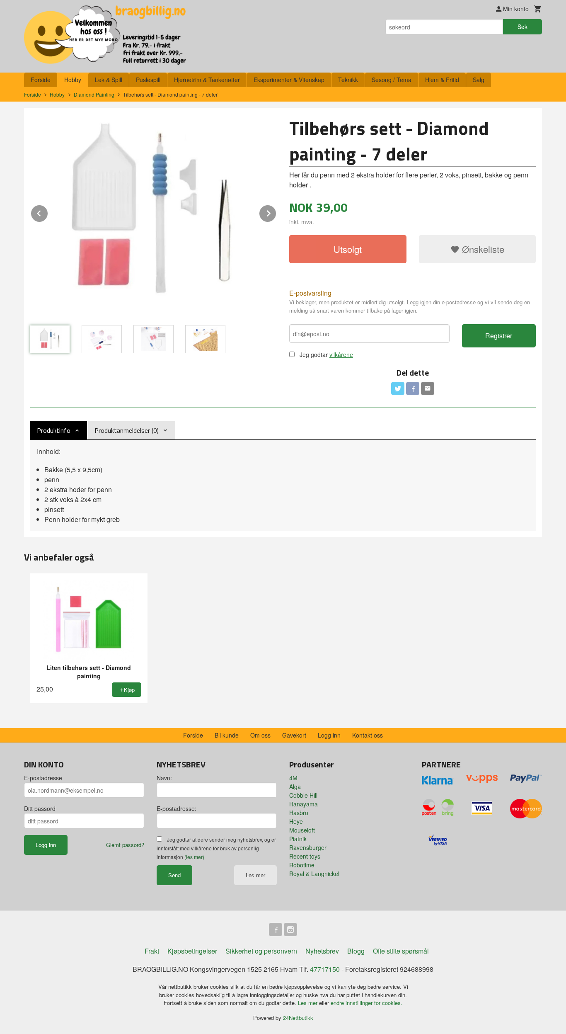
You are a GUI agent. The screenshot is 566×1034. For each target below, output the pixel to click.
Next (276, 212)
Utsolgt (348, 249)
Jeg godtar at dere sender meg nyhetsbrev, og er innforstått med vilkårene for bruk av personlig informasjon (216, 848)
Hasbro (298, 812)
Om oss (260, 735)
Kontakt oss (367, 735)
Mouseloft (302, 830)
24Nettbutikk (298, 1018)
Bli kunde (227, 735)
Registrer (498, 335)
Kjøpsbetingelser (192, 951)
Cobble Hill (303, 795)
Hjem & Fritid (442, 79)
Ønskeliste (482, 249)
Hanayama (303, 804)
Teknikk (348, 79)
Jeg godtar (314, 354)
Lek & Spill (108, 79)
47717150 (325, 969)
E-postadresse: (176, 808)
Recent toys (304, 856)
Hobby (72, 79)
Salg (478, 79)
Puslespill (148, 79)
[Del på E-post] (427, 388)
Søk (522, 26)
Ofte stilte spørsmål (401, 951)
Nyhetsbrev (322, 951)
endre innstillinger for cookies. (366, 1003)
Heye (296, 821)
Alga (295, 786)
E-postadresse (43, 778)
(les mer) (194, 856)
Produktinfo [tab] (53, 430)
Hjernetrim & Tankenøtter (207, 79)
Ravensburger (308, 847)
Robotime (301, 865)
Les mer (255, 875)
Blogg (356, 951)
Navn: (164, 778)
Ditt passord (40, 808)
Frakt (152, 951)
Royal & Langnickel (314, 873)
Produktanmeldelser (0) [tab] (126, 430)
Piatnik (298, 839)
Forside (41, 79)
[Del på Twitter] (397, 388)
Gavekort (294, 735)
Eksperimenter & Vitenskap (289, 79)
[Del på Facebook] (412, 388)
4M (293, 778)
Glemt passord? (125, 845)
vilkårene (341, 354)
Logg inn (329, 735)
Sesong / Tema (391, 79)
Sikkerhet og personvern (261, 951)
